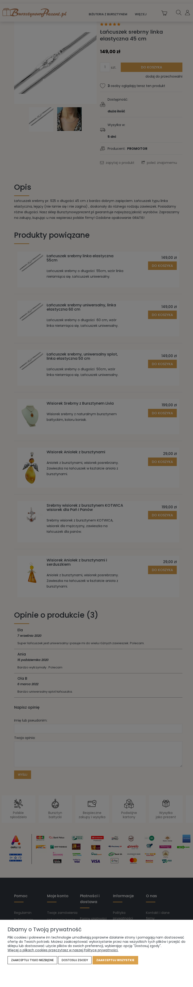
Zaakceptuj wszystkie (115, 960)
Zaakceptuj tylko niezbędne (32, 960)
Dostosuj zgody (75, 960)
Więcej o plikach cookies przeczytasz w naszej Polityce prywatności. (63, 950)
